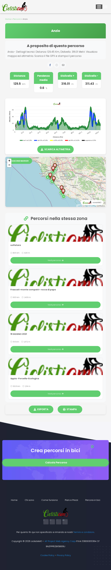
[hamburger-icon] (99, 6)
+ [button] (9, 160)
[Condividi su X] (57, 65)
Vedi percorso (54, 260)
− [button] (9, 165)
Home (8, 19)
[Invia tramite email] (63, 65)
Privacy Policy (64, 555)
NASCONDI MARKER (20, 161)
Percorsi (17, 19)
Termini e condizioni (83, 532)
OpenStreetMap (90, 206)
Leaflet (79, 206)
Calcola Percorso (56, 462)
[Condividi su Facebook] (50, 65)
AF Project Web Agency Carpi (60, 541)
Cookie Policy (47, 555)
